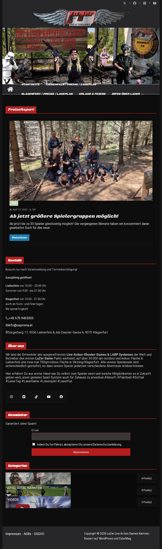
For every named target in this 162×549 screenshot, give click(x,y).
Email (35, 430)
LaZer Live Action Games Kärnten (128, 533)
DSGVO (39, 534)
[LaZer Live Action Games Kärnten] (10, 89)
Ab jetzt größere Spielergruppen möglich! (63, 216)
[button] (142, 94)
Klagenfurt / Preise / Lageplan (47, 94)
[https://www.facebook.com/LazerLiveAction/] (61, 397)
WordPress (106, 538)
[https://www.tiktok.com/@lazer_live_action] (36, 397)
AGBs (28, 534)
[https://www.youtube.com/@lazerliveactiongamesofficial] (48, 397)
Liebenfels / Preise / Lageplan (71, 84)
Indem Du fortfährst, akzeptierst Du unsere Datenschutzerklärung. (79, 444)
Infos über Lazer (126, 94)
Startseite (30, 84)
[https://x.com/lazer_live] (24, 397)
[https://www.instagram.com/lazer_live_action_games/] (11, 397)
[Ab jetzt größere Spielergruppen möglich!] (80, 160)
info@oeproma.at (21, 325)
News (14, 203)
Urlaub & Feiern (92, 94)
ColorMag (125, 538)
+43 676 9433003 (21, 318)
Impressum (14, 534)
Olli (34, 209)
